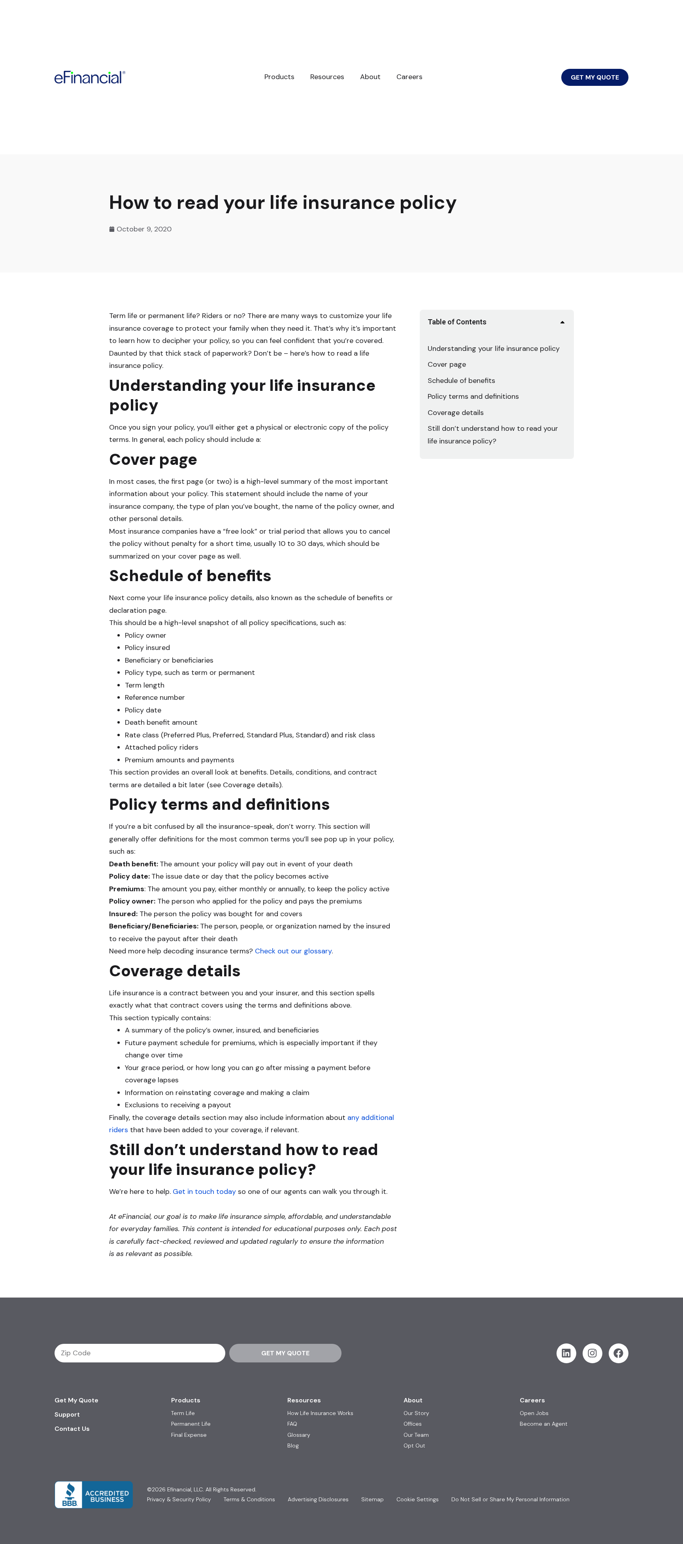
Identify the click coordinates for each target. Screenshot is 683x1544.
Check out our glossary (293, 951)
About (370, 76)
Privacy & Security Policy (179, 1499)
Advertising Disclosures (318, 1499)
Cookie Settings (417, 1499)
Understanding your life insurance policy (494, 348)
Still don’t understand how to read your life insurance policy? (493, 435)
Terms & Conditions (249, 1499)
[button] (562, 322)
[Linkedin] (566, 1353)
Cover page (447, 364)
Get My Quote (76, 1400)
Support (67, 1414)
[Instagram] (592, 1353)
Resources (327, 76)
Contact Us (72, 1429)
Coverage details (456, 412)
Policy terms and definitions (473, 396)
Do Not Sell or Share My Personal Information (510, 1499)
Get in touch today (204, 1191)
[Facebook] (618, 1353)
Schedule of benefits (461, 380)
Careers (409, 76)
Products (279, 76)
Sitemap (372, 1499)
